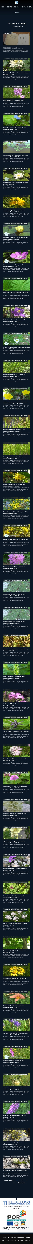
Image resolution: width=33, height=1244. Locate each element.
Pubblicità (15, 1240)
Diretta (29, 7)
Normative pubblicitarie (20, 1237)
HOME (2, 7)
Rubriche (16, 7)
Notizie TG (9, 7)
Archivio (16, 12)
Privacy (6, 1237)
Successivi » (22, 1183)
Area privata (25, 1240)
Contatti (6, 1240)
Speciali (23, 7)
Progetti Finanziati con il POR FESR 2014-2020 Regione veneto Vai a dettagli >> (16, 1228)
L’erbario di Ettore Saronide (10, 47)
